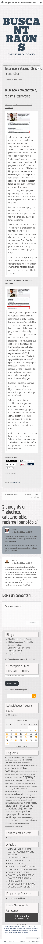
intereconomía (24, 792)
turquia (20, 823)
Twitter (36, 10)
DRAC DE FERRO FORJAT (19, 849)
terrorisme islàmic (11, 823)
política (9, 817)
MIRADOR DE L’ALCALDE (19, 861)
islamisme (10, 794)
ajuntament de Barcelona (25, 757)
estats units (13, 783)
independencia (12, 791)
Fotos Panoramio (15, 651)
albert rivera (9, 760)
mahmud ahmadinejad (22, 800)
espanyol (7, 780)
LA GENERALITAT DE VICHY (20, 887)
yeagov (14, 560)
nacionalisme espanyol (19, 805)
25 (11, 740)
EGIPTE (8, 777)
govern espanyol (9, 789)
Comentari (32, 623)
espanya (29, 777)
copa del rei (26, 774)
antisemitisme (9, 765)
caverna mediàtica (23, 771)
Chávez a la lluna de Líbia (32, 496)
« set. (18, 746)
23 (36, 737)
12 (16, 734)
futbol (34, 783)
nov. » (24, 746)
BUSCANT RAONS (21, 35)
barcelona (24, 765)
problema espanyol (25, 818)
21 (26, 737)
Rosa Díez (12, 821)
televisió (21, 821)
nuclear (7, 809)
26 (16, 740)
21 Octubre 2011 (10, 80)
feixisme (21, 783)
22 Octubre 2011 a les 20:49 (22, 563)
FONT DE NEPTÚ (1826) (18, 872)
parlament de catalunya (13, 812)
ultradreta (26, 823)
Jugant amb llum (14, 654)
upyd (21, 826)
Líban (35, 797)
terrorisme (31, 820)
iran (30, 791)
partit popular (21, 814)
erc (21, 777)
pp (15, 817)
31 (7, 743)
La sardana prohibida (16, 898)
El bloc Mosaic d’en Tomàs (19, 648)
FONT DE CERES (15, 863)
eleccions (16, 777)
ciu (30, 771)
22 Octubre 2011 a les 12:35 (22, 532)
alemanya (16, 760)
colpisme (7, 774)
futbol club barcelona (11, 786)
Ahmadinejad (10, 757)
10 (7, 734)
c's (9, 768)
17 (7, 737)
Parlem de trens (11, 495)
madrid (9, 800)
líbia (6, 800)
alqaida (15, 763)
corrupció (32, 774)
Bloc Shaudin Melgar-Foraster (20, 639)
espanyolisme (20, 780)
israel (19, 794)
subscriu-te (11, 683)
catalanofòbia (19, 768)
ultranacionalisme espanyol (12, 826)
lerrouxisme (12, 797)
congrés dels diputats (17, 774)
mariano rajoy (30, 803)
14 (26, 734)
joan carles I (26, 795)
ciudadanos (34, 771)
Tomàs (14, 529)
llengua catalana (25, 797)
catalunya (11, 771)
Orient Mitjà (16, 808)
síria (16, 821)
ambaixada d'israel (24, 762)
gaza (21, 786)
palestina (28, 809)
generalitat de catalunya (30, 786)
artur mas (16, 765)
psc (33, 818)
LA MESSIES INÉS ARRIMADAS (21, 884)
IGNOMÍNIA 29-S (15, 881)
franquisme (27, 783)
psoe (6, 821)
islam (35, 791)
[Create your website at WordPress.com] (21, 2)
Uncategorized (15, 482)
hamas (17, 788)
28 (26, 740)
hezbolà (24, 789)
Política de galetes (22, 932)
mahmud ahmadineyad (14, 803)
